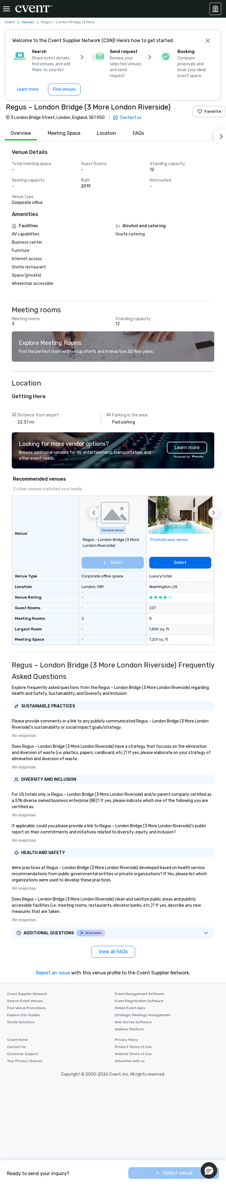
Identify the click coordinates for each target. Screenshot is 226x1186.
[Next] (220, 135)
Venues (28, 22)
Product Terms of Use (133, 1047)
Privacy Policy (126, 1040)
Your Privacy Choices (24, 1061)
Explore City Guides (23, 1015)
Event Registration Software (139, 1001)
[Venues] (215, 9)
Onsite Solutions (21, 1022)
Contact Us (16, 1047)
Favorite (213, 111)
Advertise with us (130, 1061)
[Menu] (6, 8)
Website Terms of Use (133, 1054)
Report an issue (53, 973)
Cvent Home (17, 1040)
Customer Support (22, 1054)
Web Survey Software (133, 1022)
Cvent (10, 22)
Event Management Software (139, 994)
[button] (94, 512)
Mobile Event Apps (130, 1008)
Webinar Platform (129, 1029)
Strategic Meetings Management (142, 1015)
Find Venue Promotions (26, 1008)
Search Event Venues (25, 1001)
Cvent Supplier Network (27, 994)
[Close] (208, 40)
